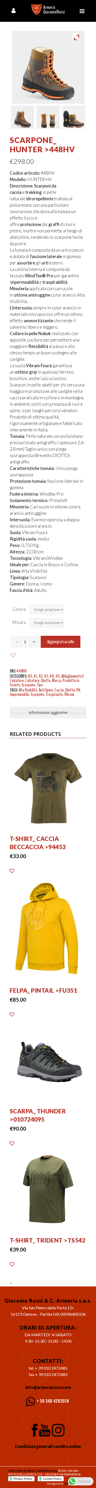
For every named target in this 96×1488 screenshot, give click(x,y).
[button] (14, 655)
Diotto (45, 680)
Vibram (69, 694)
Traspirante (54, 694)
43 (46, 676)
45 (58, 676)
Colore (19, 609)
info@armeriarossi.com (48, 1387)
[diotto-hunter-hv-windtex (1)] (73, 117)
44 (51, 676)
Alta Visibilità (27, 690)
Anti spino (46, 690)
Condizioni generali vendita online (48, 1446)
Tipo (40, 685)
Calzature (32, 680)
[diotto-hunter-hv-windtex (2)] (48, 117)
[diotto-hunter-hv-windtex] (22, 117)
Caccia (59, 690)
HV (78, 690)
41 (35, 676)
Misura (19, 622)
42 (40, 676)
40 (30, 676)
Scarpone (28, 685)
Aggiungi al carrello (60, 642)
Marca (56, 680)
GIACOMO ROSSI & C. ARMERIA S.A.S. (33, 1470)
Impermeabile (19, 694)
